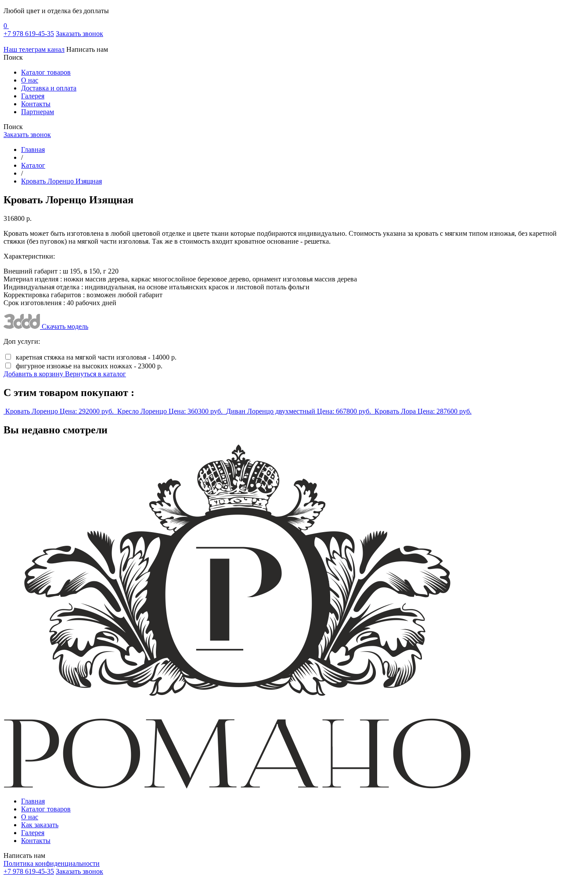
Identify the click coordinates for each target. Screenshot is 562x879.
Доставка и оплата (48, 88)
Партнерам (37, 111)
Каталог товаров (46, 72)
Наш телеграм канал (34, 49)
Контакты (35, 104)
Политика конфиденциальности (52, 863)
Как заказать (39, 825)
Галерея (32, 96)
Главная (33, 801)
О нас (29, 80)
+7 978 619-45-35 (29, 33)
